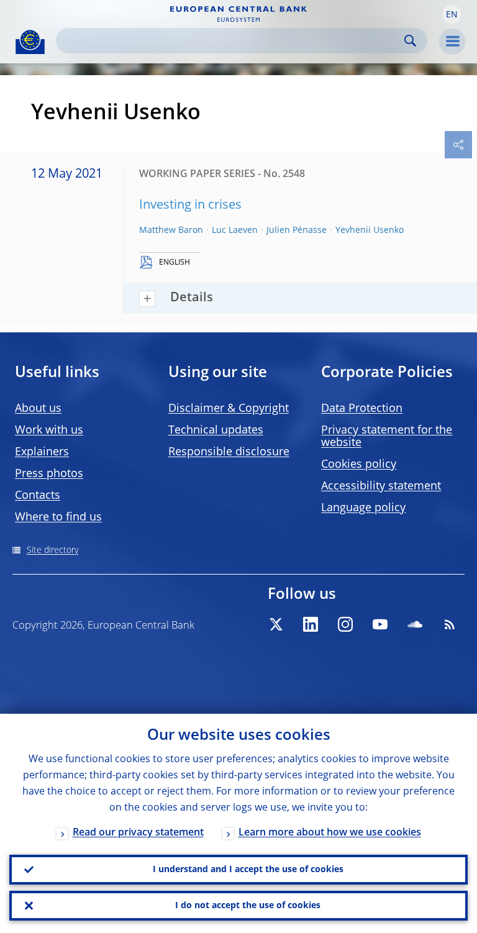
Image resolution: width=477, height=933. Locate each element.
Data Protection (361, 408)
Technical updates (215, 430)
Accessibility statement (381, 486)
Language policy (363, 508)
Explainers (42, 452)
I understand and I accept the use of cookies (248, 869)
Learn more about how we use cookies (329, 833)
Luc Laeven (235, 230)
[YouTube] (380, 624)
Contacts (37, 495)
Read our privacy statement (138, 833)
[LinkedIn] (310, 624)
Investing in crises (190, 205)
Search (410, 41)
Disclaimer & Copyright (228, 408)
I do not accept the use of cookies (247, 905)
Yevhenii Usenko (369, 230)
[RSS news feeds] (450, 624)
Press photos (49, 474)
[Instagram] (345, 624)
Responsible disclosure (228, 452)
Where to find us (58, 517)
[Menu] (452, 42)
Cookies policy (358, 464)
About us (38, 408)
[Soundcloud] (415, 624)
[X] (276, 624)
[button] (451, 14)
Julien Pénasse (296, 230)
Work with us (49, 430)
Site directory (52, 550)
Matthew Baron (171, 230)
